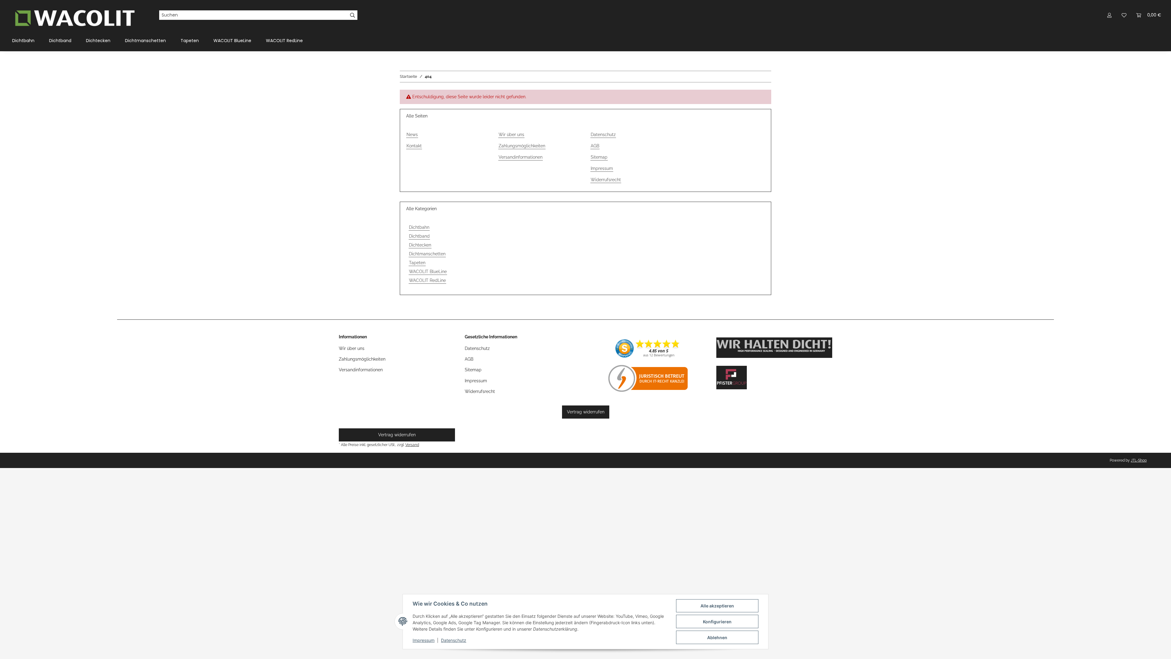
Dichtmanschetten (427, 253)
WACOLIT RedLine (427, 280)
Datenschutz (453, 640)
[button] (1109, 15)
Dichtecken (420, 245)
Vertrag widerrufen (585, 411)
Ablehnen (717, 637)
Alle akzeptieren (717, 605)
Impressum (424, 640)
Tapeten (417, 262)
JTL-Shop (1139, 460)
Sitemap (599, 157)
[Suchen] (353, 15)
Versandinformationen (521, 157)
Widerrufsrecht (606, 179)
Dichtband (419, 236)
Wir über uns (511, 134)
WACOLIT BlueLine (428, 271)
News (412, 134)
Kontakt (414, 145)
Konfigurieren (717, 621)
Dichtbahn (419, 227)
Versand (412, 444)
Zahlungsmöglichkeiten (522, 145)
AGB (595, 145)
